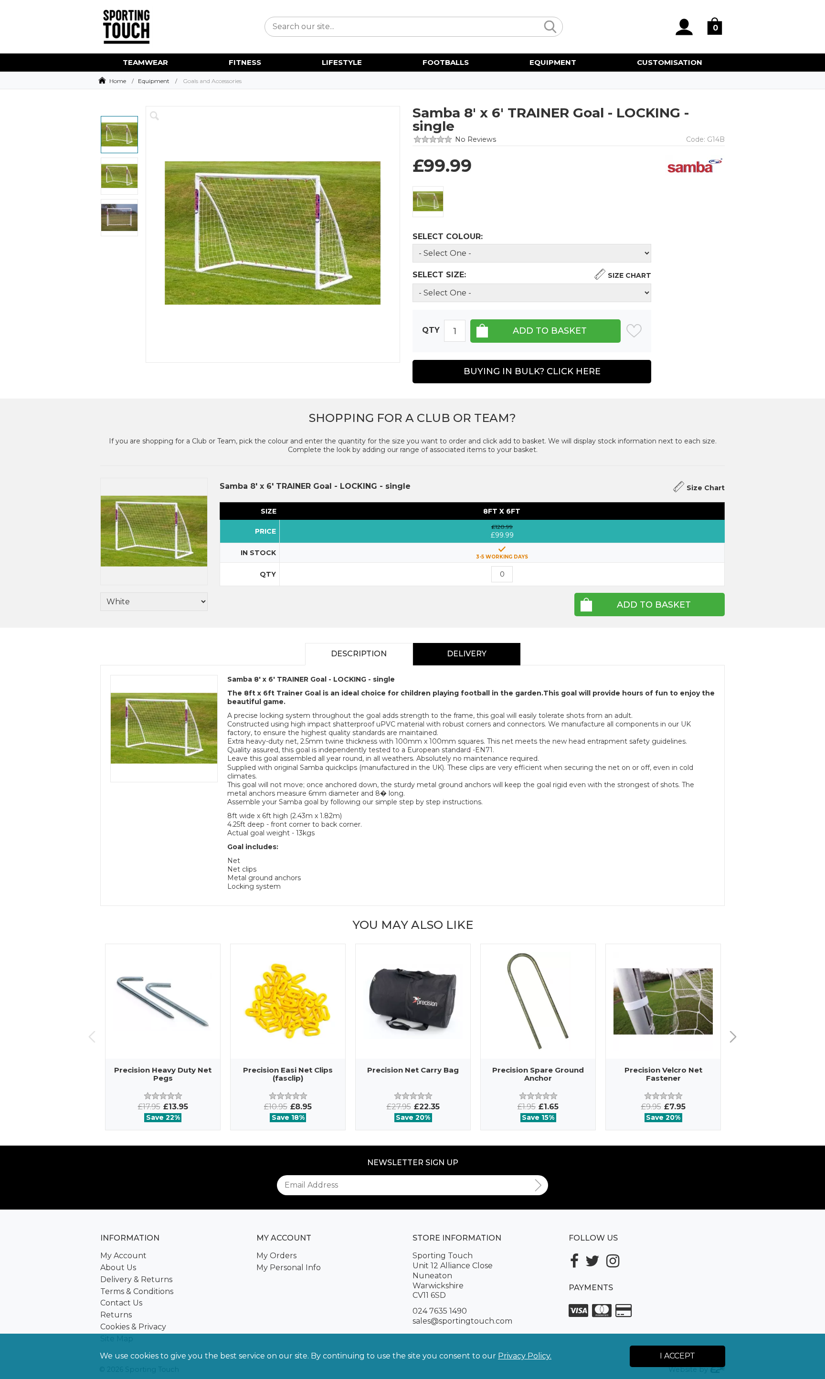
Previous (92, 1037)
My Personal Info (288, 1267)
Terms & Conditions (136, 1291)
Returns (116, 1314)
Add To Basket (654, 605)
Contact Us (121, 1302)
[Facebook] (574, 1261)
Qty (431, 330)
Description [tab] (359, 653)
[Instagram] (612, 1261)
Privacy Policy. (524, 1355)
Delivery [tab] (467, 653)
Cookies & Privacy (133, 1326)
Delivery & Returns (136, 1279)
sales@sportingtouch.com (462, 1321)
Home (117, 80)
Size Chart (629, 275)
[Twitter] (592, 1261)
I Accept (677, 1355)
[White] (428, 201)
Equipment (153, 80)
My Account (123, 1255)
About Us (118, 1267)
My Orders (276, 1255)
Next (733, 1037)
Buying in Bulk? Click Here (532, 371)
